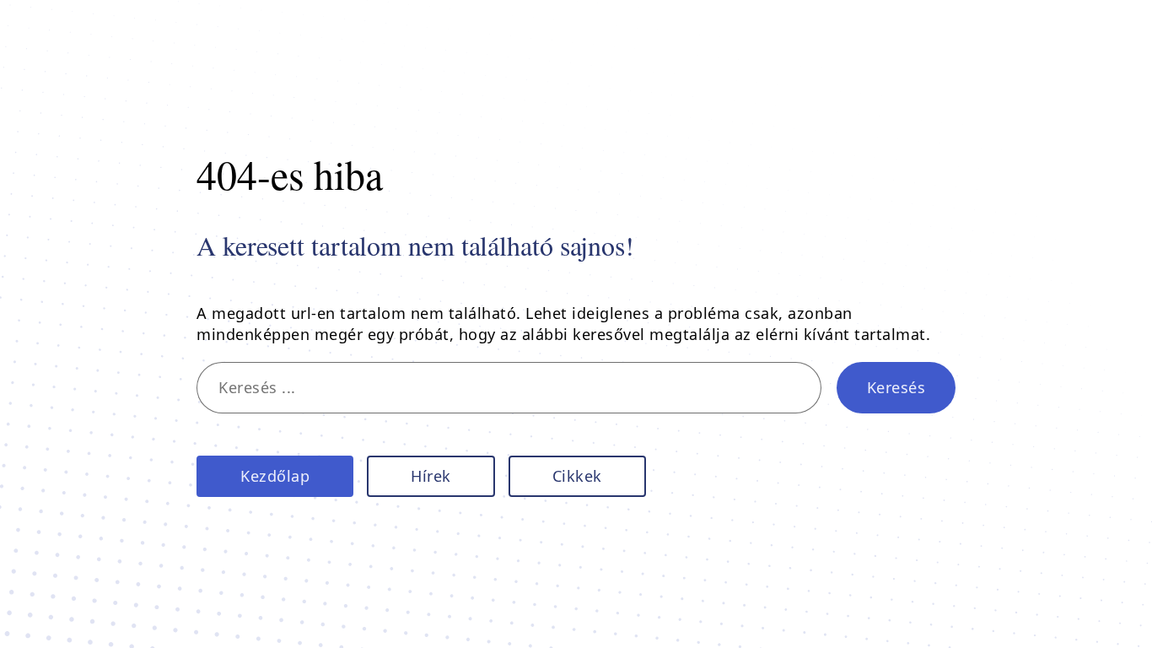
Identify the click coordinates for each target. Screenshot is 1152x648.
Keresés (896, 387)
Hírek (431, 476)
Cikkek (577, 476)
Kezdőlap (275, 476)
